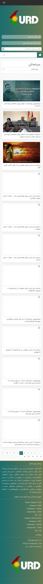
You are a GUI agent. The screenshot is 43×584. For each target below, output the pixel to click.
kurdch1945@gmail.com (31, 543)
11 (3, 453)
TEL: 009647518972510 (33, 547)
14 (33, 456)
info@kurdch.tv (34, 540)
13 (37, 456)
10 (7, 453)
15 (28, 456)
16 (24, 456)
